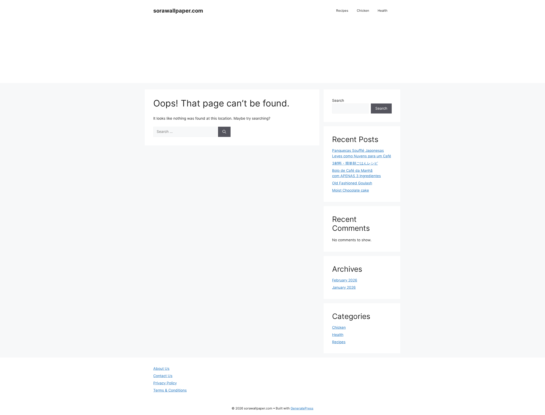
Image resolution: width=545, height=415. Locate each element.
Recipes (342, 11)
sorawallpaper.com (178, 10)
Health (382, 11)
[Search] (224, 132)
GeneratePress (302, 408)
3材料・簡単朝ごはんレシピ (355, 163)
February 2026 (344, 280)
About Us (161, 368)
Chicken (363, 11)
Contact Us (162, 376)
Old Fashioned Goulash (352, 183)
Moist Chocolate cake (350, 190)
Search (338, 100)
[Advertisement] (272, 53)
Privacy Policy (165, 383)
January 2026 (344, 287)
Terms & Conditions (170, 390)
